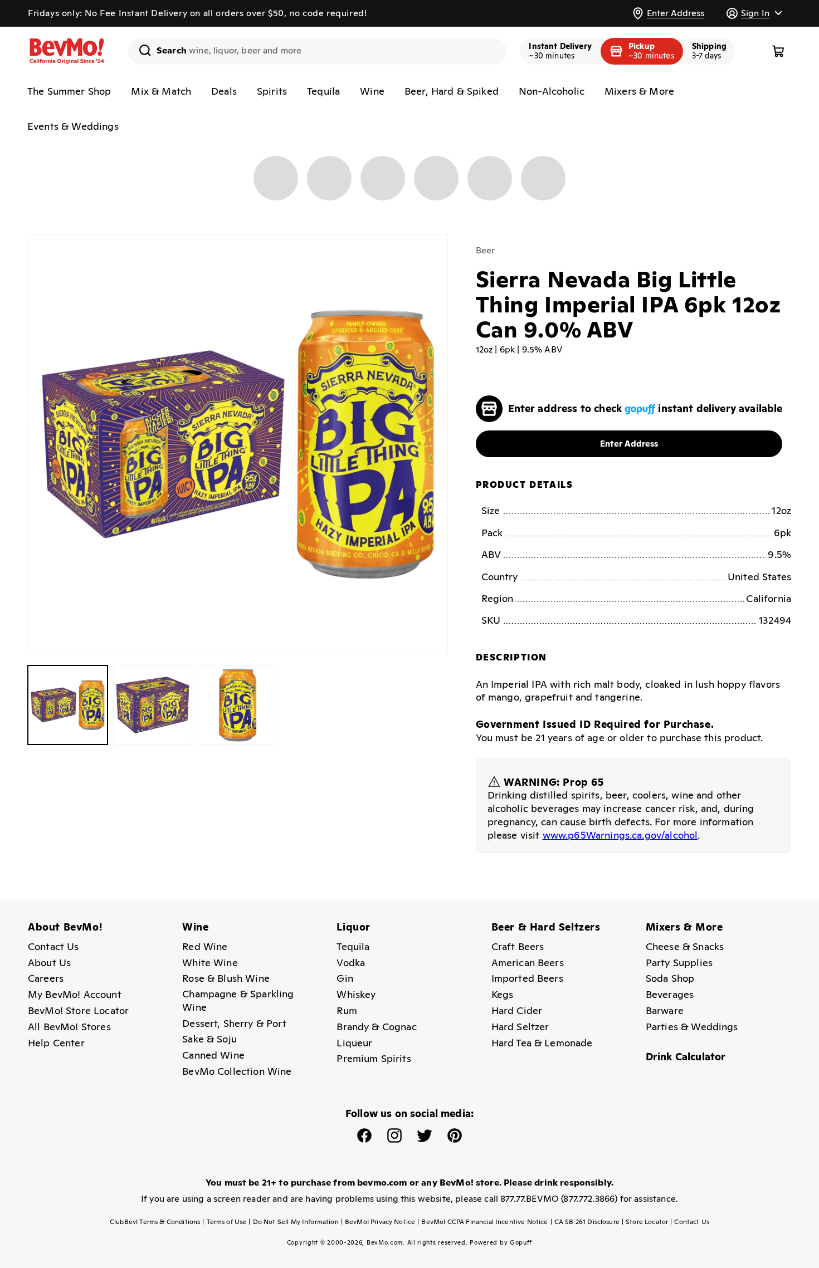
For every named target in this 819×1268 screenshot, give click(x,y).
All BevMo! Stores (69, 1026)
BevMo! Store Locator (78, 1010)
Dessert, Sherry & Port (234, 1023)
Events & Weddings (73, 126)
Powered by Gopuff (501, 1242)
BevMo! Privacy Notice (378, 1221)
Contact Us (53, 946)
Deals (224, 91)
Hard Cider (517, 1010)
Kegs (502, 994)
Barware (665, 1010)
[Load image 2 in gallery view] (153, 705)
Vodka (351, 962)
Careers (46, 978)
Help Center (56, 1042)
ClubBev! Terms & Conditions (155, 1221)
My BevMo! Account (74, 994)
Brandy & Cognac (376, 1026)
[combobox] (317, 51)
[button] (753, 13)
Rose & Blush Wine (226, 978)
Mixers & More (639, 91)
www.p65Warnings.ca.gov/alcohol (620, 835)
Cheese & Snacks (685, 946)
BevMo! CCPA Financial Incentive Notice (482, 1221)
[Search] (141, 50)
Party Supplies (679, 962)
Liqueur (354, 1042)
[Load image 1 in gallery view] (68, 705)
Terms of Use (224, 1221)
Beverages (670, 994)
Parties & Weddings (692, 1026)
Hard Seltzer (520, 1026)
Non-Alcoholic (551, 91)
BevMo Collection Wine (236, 1071)
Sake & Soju (209, 1038)
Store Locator (645, 1221)
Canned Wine (213, 1055)
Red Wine (204, 946)
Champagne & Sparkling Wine (238, 1000)
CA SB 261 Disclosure (585, 1221)
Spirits (272, 91)
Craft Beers (517, 946)
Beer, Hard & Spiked (451, 91)
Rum (347, 1010)
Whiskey (356, 994)
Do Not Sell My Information (293, 1221)
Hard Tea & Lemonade (542, 1042)
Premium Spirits (374, 1058)
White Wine (210, 962)
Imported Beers (527, 978)
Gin (345, 978)
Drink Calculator (686, 1056)
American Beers (527, 962)
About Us (49, 962)
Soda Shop (670, 978)
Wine (372, 91)
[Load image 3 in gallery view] (237, 705)
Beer (485, 250)
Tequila (323, 91)
